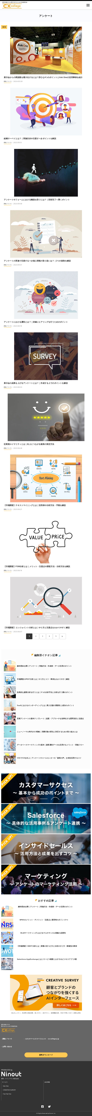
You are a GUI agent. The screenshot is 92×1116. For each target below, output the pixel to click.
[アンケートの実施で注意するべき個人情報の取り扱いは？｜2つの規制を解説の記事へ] (46, 234)
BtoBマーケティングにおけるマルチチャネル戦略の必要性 (43, 933)
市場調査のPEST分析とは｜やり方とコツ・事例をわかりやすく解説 (43, 679)
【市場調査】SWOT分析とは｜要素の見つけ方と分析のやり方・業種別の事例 (47, 946)
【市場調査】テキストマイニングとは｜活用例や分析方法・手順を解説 (35, 505)
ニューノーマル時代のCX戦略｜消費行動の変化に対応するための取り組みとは (47, 732)
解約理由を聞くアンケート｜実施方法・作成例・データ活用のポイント (44, 666)
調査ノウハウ (7, 81)
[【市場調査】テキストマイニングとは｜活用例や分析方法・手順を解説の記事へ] (46, 478)
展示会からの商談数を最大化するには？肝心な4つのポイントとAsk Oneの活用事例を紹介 (43, 77)
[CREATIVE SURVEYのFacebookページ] (42, 1107)
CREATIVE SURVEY (9, 1090)
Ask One (6, 1086)
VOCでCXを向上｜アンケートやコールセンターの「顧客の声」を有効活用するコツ (49, 758)
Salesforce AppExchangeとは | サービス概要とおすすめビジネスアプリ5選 (47, 959)
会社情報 (47, 1082)
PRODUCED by (7, 1070)
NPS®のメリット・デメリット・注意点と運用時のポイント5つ (44, 920)
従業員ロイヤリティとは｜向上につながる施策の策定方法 (29, 444)
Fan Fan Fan (7, 1094)
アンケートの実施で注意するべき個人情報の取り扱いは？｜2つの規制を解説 (37, 261)
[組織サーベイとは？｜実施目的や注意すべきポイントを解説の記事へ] (46, 111)
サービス (5, 1082)
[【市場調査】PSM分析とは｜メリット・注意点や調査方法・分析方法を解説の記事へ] (46, 539)
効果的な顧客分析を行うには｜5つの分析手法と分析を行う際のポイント (45, 692)
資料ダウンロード (46, 1055)
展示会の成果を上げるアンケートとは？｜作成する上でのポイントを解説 (36, 383)
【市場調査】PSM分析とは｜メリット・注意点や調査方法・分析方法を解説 (37, 566)
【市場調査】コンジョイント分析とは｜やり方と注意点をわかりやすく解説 (37, 628)
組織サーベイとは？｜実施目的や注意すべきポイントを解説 (30, 138)
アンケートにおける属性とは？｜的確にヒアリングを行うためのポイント (36, 322)
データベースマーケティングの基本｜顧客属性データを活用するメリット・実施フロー (50, 745)
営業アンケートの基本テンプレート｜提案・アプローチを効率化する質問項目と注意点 (50, 718)
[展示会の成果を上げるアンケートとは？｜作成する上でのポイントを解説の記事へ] (46, 356)
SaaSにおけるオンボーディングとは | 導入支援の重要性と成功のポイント (45, 705)
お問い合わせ (7, 1046)
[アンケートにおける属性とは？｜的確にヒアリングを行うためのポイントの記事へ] (46, 295)
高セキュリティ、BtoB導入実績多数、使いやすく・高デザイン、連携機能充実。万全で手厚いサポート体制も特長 (46, 1013)
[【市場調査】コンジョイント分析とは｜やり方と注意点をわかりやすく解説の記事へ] (46, 601)
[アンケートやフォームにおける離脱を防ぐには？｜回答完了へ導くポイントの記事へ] (46, 173)
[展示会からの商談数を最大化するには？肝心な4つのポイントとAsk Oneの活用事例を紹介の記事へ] (46, 50)
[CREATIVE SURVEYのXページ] (49, 1107)
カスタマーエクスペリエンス (35, 1039)
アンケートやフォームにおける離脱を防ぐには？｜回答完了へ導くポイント (37, 200)
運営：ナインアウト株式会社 (10, 1078)
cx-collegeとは (53, 1039)
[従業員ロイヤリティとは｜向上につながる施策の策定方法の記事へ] (46, 417)
